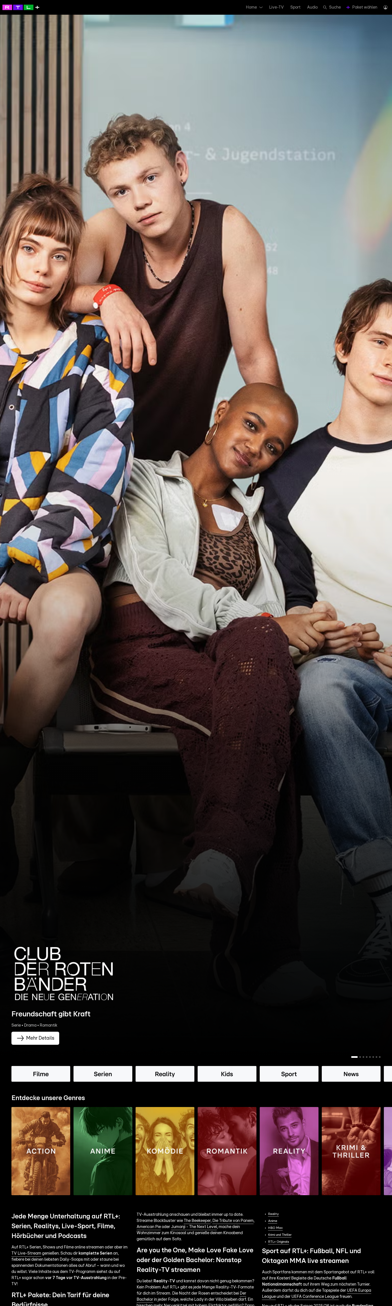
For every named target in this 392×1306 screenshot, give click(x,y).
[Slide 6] (373, 1057)
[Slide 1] (354, 1057)
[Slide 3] (363, 1057)
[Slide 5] (370, 1057)
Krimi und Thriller (280, 1234)
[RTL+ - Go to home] (20, 7)
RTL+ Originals (278, 1241)
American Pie (149, 1227)
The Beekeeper (197, 1221)
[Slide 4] (367, 1057)
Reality (273, 1214)
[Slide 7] (376, 1057)
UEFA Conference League (315, 1297)
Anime (272, 1221)
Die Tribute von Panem (233, 1221)
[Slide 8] (380, 1057)
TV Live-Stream (26, 1253)
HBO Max (275, 1227)
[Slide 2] (360, 1057)
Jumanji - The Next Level (194, 1227)
